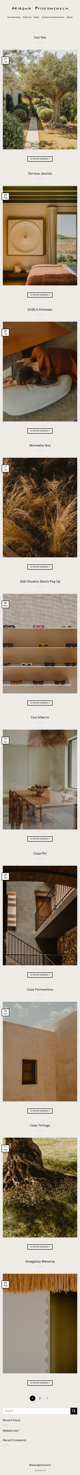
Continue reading (40, 159)
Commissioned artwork (52, 17)
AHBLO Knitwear (40, 309)
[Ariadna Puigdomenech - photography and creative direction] (40, 8)
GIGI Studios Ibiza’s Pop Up (40, 581)
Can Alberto (40, 717)
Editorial (27, 17)
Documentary (13, 17)
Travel (36, 17)
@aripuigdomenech (40, 1465)
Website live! (11, 1431)
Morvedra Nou (40, 445)
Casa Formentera (40, 989)
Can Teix (40, 37)
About (70, 17)
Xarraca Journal (40, 173)
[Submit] (74, 1411)
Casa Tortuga (40, 1125)
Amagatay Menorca (40, 1261)
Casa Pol (40, 853)
